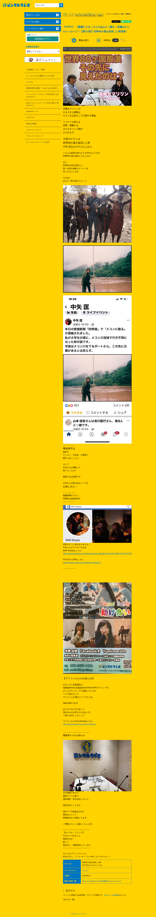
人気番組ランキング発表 (35, 70)
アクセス (29, 82)
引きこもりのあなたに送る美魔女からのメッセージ (87, 14)
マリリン (85, 870)
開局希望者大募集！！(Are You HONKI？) (42, 88)
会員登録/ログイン (43, 39)
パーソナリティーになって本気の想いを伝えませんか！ (42, 95)
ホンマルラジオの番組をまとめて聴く (40, 76)
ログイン (107, 895)
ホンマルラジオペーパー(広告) (38, 142)
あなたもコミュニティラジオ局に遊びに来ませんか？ (42, 104)
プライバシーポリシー (34, 136)
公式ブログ (30, 117)
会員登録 (115, 895)
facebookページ (32, 111)
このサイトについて (34, 130)
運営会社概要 (31, 124)
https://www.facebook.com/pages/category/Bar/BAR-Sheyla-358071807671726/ (97, 554)
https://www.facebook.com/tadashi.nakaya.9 (82, 563)
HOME (65, 14)
